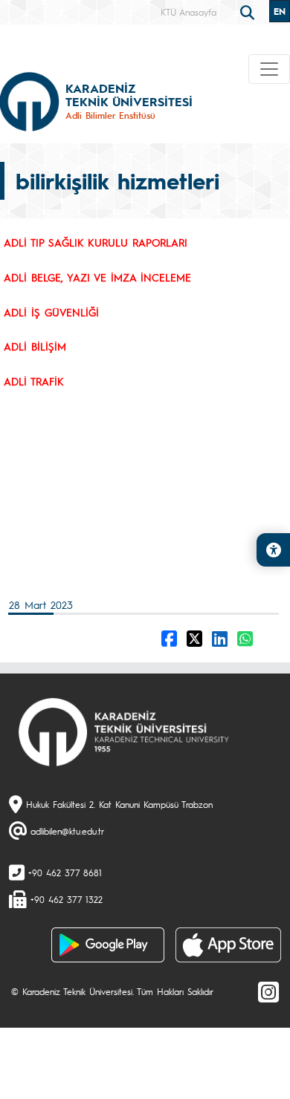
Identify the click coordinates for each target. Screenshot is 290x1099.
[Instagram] (268, 991)
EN (280, 11)
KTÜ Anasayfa (188, 12)
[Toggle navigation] (269, 69)
